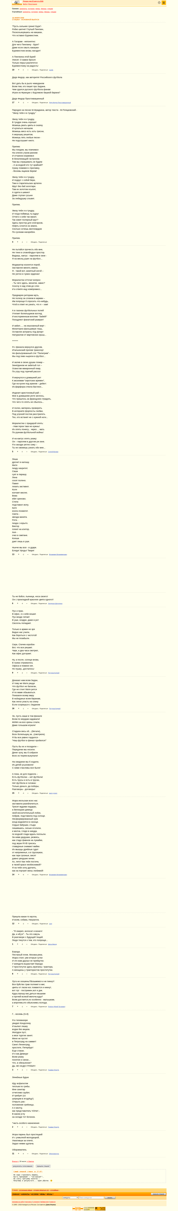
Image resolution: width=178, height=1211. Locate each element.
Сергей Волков (53, 452)
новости (52, 1202)
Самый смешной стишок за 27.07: (28, 1172)
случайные (54, 1190)
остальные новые (25, 1190)
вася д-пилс (53, 793)
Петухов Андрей (53, 673)
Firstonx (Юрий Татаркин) (56, 1007)
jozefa (51, 70)
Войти (25, 4)
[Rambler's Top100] (78, 1209)
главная (15, 1194)
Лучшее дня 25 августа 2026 (33, 1)
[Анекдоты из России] (17, 3)
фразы (43, 9)
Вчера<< (15, 1161)
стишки (50, 9)
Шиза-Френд (52, 944)
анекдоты (23, 9)
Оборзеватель (54, 1154)
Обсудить (35, 70)
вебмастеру (45, 1202)
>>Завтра (30, 1161)
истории (31, 9)
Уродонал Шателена (55, 603)
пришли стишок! (158, 1194)
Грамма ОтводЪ (53, 1070)
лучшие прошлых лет (41, 1190)
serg (50, 924)
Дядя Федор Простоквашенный (60, 102)
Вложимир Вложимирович (58, 554)
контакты (28, 1202)
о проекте (36, 1202)
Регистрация (32, 4)
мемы (37, 9)
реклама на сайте (18, 1202)
